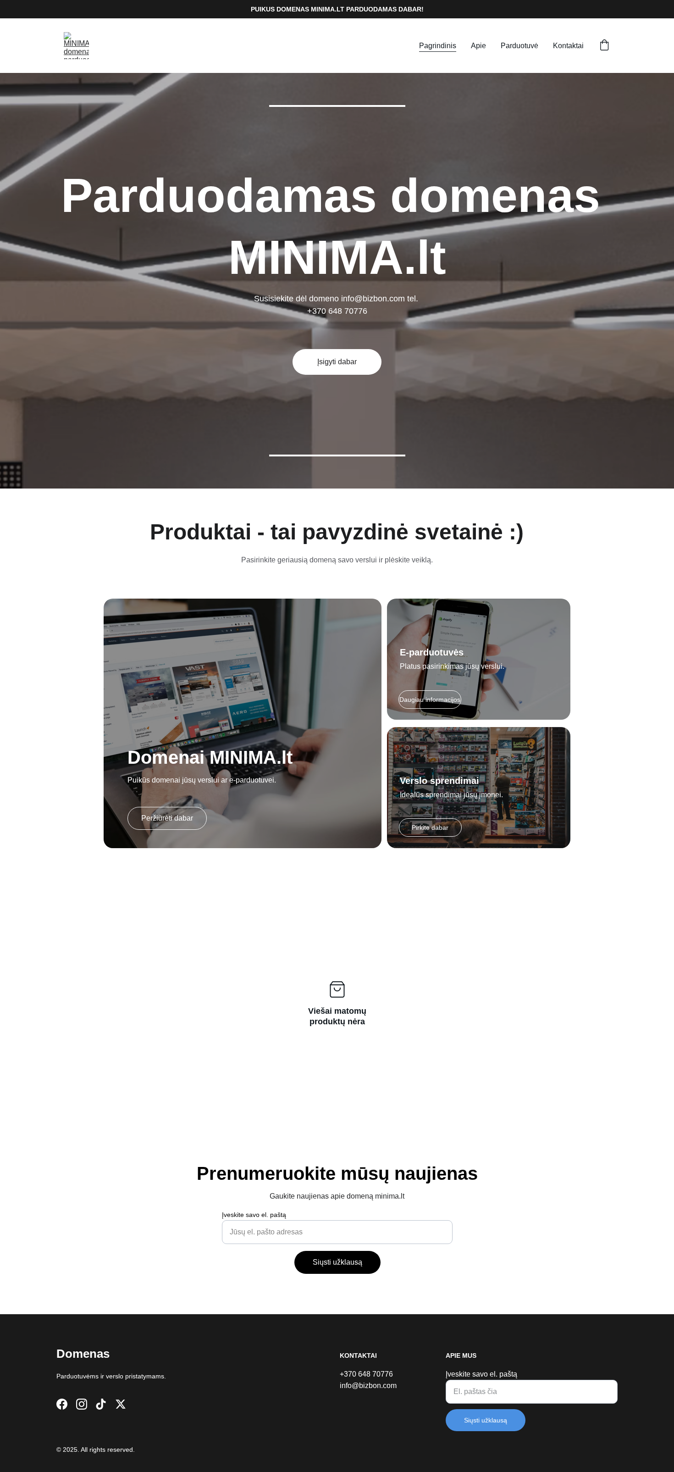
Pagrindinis (437, 46)
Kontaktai (568, 46)
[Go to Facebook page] (61, 1404)
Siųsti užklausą (337, 1262)
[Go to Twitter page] (120, 1404)
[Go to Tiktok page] (100, 1404)
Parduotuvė (519, 46)
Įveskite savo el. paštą (254, 1214)
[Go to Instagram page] (81, 1404)
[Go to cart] (604, 46)
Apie (478, 46)
